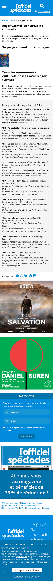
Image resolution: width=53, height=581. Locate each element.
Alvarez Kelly (14, 236)
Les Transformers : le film (19, 109)
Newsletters (7, 508)
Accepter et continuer (27, 570)
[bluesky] (26, 276)
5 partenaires (21, 556)
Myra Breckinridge (16, 180)
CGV (16, 508)
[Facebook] (17, 276)
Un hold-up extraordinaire (20, 218)
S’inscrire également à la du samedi (25, 429)
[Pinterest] (30, 276)
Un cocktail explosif (17, 143)
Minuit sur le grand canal (19, 199)
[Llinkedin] (35, 276)
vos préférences (19, 559)
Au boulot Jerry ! (15, 128)
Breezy (11, 162)
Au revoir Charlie (15, 252)
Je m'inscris (26, 436)
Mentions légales (33, 508)
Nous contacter (28, 503)
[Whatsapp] (21, 276)
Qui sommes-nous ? (11, 503)
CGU (22, 508)
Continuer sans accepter (27, 576)
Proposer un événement (24, 505)
